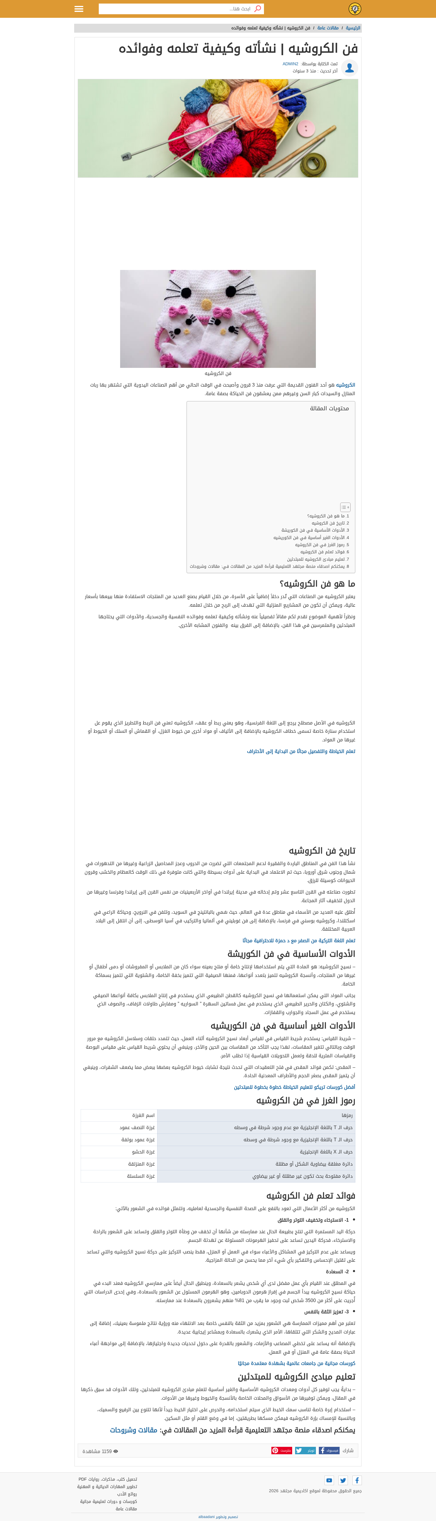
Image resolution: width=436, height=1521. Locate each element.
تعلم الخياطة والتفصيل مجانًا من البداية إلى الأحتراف (301, 751)
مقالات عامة (126, 1509)
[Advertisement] (218, 224)
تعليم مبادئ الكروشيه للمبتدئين (316, 559)
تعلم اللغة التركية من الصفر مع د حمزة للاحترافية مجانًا (299, 940)
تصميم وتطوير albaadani (218, 1517)
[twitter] (343, 1480)
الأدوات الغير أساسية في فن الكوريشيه (309, 537)
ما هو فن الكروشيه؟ (326, 516)
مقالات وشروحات (133, 1430)
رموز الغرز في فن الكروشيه (320, 544)
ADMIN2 (290, 64)
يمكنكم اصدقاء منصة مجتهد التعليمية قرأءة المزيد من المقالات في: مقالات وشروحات (267, 566)
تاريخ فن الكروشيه (328, 523)
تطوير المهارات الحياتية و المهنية (107, 1486)
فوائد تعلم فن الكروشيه (322, 552)
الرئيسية (353, 28)
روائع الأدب (127, 1494)
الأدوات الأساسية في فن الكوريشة (313, 530)
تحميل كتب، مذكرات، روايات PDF (108, 1479)
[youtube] (329, 1480)
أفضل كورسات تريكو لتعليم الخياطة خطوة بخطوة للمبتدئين (294, 1087)
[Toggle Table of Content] (342, 507)
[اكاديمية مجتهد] (355, 9)
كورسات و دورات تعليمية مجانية (108, 1501)
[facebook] (357, 1480)
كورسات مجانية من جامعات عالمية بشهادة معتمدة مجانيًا (296, 1363)
